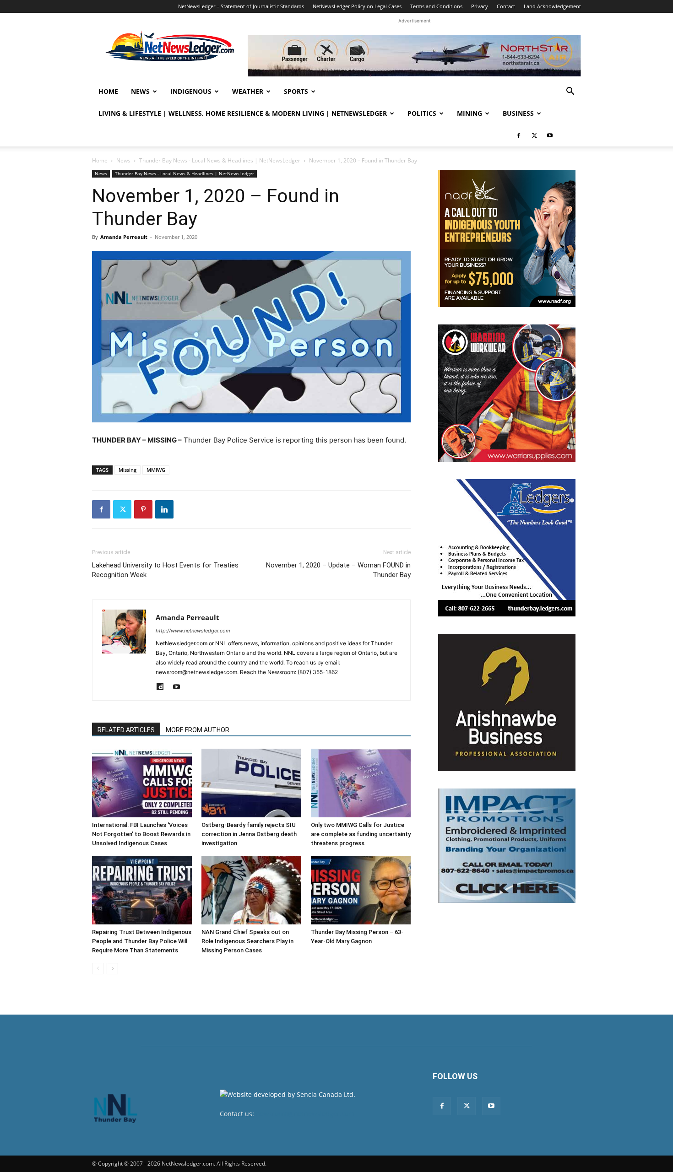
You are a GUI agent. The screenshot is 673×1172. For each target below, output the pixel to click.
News (140, 91)
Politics (421, 113)
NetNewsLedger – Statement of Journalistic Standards (241, 6)
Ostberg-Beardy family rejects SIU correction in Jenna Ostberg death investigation (249, 834)
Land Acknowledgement (552, 6)
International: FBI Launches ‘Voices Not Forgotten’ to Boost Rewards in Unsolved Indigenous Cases (141, 834)
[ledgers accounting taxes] (506, 547)
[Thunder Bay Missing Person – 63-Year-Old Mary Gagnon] (361, 890)
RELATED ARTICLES (126, 730)
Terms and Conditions (436, 6)
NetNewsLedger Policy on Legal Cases (357, 6)
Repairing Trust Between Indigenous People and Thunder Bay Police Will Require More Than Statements (141, 941)
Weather (247, 91)
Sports (296, 91)
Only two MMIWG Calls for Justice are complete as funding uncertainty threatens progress (361, 834)
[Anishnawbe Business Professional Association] (506, 702)
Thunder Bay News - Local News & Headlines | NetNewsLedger (219, 160)
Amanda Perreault (123, 236)
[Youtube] (550, 135)
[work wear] (506, 393)
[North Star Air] (414, 55)
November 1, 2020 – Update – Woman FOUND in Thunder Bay (338, 570)
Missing (127, 469)
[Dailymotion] (163, 687)
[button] (570, 92)
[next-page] (112, 968)
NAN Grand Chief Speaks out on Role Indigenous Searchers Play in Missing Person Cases (247, 941)
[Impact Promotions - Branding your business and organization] (506, 846)
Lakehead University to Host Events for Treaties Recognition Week (165, 570)
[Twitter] (534, 135)
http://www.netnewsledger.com (193, 630)
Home (108, 91)
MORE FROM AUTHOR (197, 730)
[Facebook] (519, 135)
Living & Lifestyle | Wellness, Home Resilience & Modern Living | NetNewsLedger (242, 113)
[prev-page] (97, 968)
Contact (506, 6)
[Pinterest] (143, 509)
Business (518, 113)
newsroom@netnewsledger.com (305, 1113)
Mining (469, 113)
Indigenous (191, 91)
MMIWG (156, 469)
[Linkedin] (164, 509)
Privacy (479, 6)
